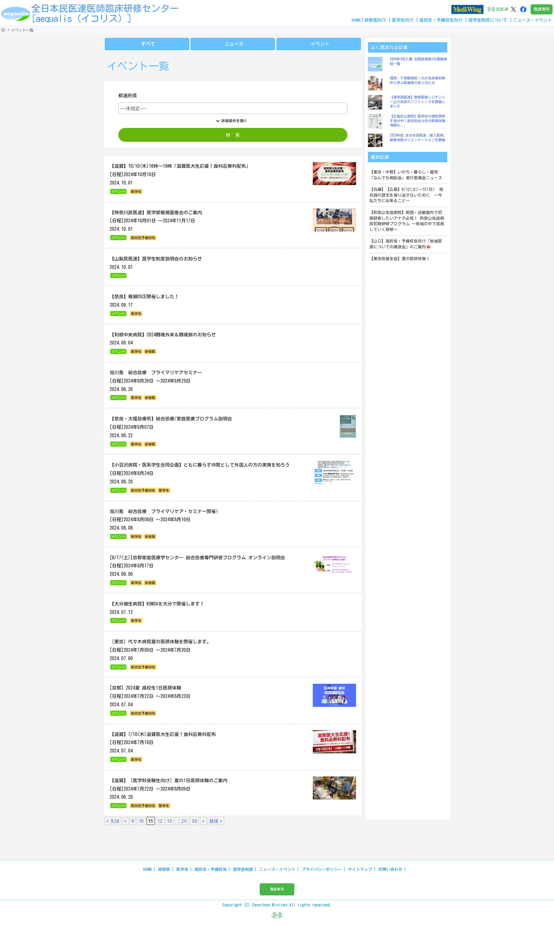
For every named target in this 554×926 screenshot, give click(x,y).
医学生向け (402, 20)
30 (194, 821)
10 (141, 821)
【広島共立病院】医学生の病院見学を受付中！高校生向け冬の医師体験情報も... (417, 120)
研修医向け (375, 20)
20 (184, 821)
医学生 (182, 869)
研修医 (164, 869)
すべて (148, 44)
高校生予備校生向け (441, 20)
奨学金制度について (487, 20)
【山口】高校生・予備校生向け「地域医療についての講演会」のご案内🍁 (405, 244)
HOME (356, 20)
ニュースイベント (532, 20)
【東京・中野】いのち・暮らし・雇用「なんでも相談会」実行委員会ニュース (405, 175)
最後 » (215, 821)
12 (160, 821)
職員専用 (542, 9)
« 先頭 (112, 821)
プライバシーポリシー (322, 869)
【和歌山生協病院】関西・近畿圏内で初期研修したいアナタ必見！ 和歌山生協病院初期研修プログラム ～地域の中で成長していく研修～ (406, 221)
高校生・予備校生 (210, 869)
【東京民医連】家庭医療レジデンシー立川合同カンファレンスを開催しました (417, 101)
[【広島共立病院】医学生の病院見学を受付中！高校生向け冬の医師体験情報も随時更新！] (376, 121)
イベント (320, 44)
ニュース (234, 44)
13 (169, 821)
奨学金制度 (243, 869)
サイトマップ (360, 869)
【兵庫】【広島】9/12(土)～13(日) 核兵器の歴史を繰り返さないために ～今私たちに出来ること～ (406, 195)
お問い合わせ (390, 869)
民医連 (502, 9)
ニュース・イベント (277, 869)
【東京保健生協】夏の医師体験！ (399, 259)
